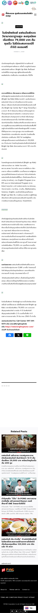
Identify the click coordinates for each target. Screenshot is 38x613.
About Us (3, 590)
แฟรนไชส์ (19, 26)
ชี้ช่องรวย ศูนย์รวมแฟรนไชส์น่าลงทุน (19, 14)
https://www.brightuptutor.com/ (19, 326)
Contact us (26, 590)
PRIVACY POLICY (23, 597)
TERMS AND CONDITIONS (8, 597)
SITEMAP (32, 597)
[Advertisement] (19, 360)
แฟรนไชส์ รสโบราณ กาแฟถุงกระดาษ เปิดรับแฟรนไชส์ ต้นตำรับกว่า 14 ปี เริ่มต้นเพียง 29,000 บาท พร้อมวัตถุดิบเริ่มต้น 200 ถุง (19, 459)
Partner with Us (15, 590)
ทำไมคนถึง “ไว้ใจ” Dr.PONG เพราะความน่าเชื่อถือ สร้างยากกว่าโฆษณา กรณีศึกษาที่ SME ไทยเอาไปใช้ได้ (19, 501)
